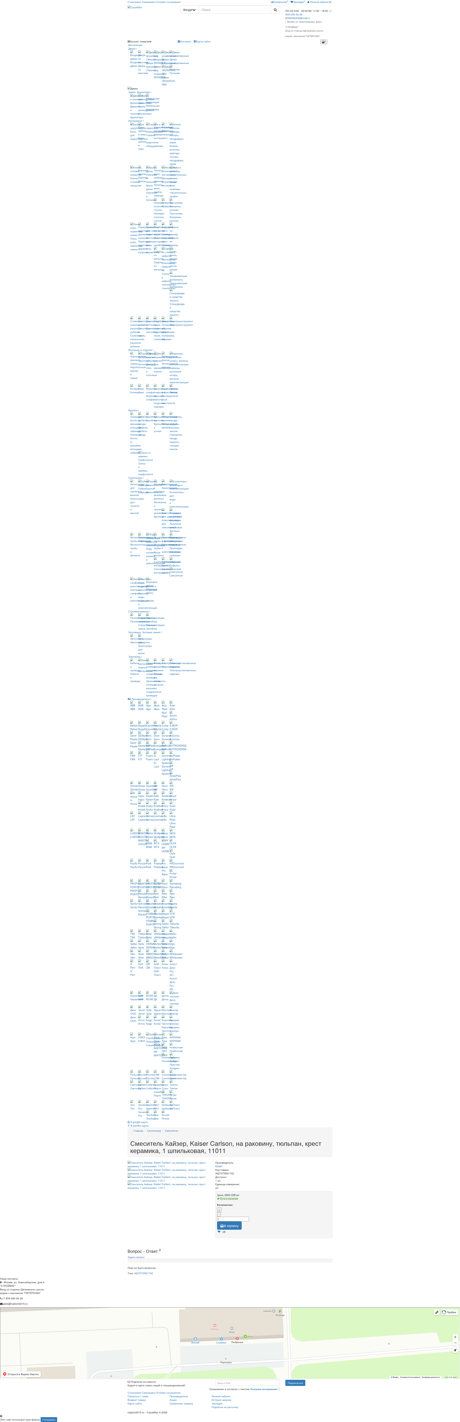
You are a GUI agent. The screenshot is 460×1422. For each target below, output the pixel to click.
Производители (140, 699)
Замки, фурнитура (139, 92)
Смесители (171, 1130)
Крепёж (133, 410)
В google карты (139, 1122)
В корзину (231, 1225)
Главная (138, 1130)
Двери (132, 48)
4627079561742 (143, 1273)
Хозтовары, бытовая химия (144, 632)
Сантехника (135, 477)
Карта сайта (203, 41)
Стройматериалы (139, 611)
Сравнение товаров (181, 1403)
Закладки (217, 1403)
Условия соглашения (168, 2)
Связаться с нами (138, 1396)
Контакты (185, 41)
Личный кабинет (221, 1396)
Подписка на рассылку (225, 1407)
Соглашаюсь (48, 1419)
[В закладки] (219, 1231)
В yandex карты (139, 1125)
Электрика (134, 656)
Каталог (139, 41)
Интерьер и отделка (140, 350)
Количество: (225, 1205)
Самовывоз (148, 2)
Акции (173, 1400)
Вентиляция (135, 45)
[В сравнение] (224, 1231)
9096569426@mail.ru (297, 18)
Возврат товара (137, 1400)
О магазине (134, 2)
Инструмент (135, 120)
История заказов (221, 1400)
